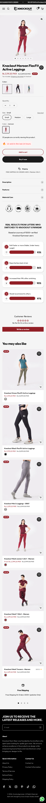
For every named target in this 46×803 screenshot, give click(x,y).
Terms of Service (8, 771)
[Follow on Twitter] (10, 786)
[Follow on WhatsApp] (34, 786)
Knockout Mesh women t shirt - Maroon (19, 559)
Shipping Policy (7, 779)
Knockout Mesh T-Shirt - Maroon (16, 614)
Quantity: (5, 101)
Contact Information (33, 767)
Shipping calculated (17, 76)
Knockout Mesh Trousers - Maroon (17, 669)
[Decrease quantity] (5, 105)
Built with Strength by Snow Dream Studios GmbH (23, 796)
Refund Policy (7, 775)
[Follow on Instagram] (16, 786)
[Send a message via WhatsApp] (42, 799)
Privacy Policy (7, 767)
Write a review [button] (23, 329)
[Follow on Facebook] (4, 786)
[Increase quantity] (14, 105)
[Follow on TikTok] (28, 786)
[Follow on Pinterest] (22, 786)
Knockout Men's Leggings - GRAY (16, 504)
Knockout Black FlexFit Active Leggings (19, 448)
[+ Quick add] (40, 387)
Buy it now (23, 159)
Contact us (29, 763)
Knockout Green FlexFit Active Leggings (19, 393)
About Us (5, 763)
